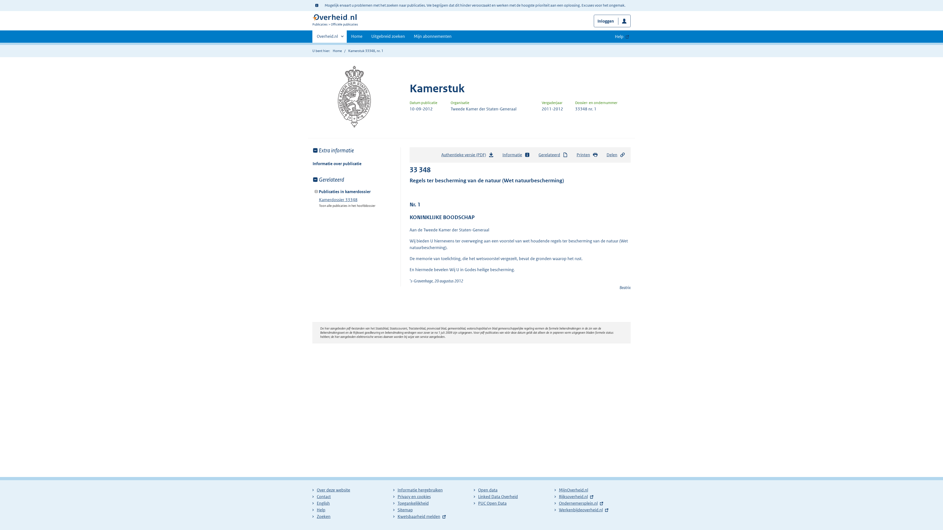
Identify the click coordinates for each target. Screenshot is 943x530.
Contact (324, 496)
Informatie (512, 155)
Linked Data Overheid (498, 496)
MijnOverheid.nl (573, 490)
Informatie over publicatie (337, 163)
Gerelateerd (549, 155)
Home (356, 36)
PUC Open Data (492, 503)
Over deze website (333, 490)
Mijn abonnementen (433, 36)
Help (321, 510)
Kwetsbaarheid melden (419, 516)
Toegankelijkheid (413, 503)
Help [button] (619, 36)
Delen (612, 155)
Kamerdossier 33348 (338, 199)
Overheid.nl (327, 38)
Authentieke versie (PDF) (465, 156)
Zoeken (324, 516)
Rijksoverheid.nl (573, 496)
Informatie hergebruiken (420, 490)
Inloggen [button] (605, 21)
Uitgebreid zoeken (388, 36)
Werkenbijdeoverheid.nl (581, 510)
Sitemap (405, 510)
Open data (488, 490)
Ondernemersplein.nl (578, 503)
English (323, 503)
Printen (583, 155)
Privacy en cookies (414, 496)
